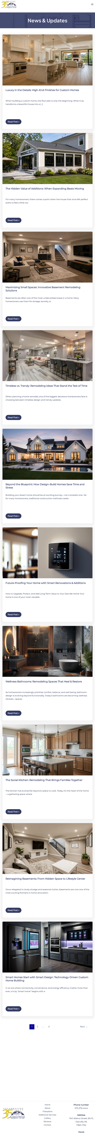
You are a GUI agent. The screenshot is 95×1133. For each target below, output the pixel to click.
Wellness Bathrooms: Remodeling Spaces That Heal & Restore (44, 681)
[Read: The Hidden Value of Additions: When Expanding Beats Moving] (47, 158)
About (47, 1108)
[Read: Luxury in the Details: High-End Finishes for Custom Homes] (47, 59)
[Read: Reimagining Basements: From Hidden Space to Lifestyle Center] (47, 848)
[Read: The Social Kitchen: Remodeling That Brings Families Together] (47, 749)
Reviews (47, 1121)
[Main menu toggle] (92, 4)
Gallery (47, 1118)
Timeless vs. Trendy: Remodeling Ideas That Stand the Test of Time (46, 385)
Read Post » (13, 121)
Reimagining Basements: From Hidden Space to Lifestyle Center (45, 878)
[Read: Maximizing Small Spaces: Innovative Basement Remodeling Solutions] (47, 257)
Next (84, 1026)
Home (47, 1105)
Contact (47, 1125)
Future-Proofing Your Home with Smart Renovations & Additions (46, 582)
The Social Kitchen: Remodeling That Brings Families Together (44, 780)
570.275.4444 (81, 1108)
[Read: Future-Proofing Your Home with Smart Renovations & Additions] (47, 552)
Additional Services (47, 1115)
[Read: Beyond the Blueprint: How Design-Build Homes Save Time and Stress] (47, 454)
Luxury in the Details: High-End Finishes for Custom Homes (42, 90)
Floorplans (47, 1111)
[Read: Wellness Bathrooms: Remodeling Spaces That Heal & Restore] (47, 651)
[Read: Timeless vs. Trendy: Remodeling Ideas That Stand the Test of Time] (47, 355)
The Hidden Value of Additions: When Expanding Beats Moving (45, 188)
